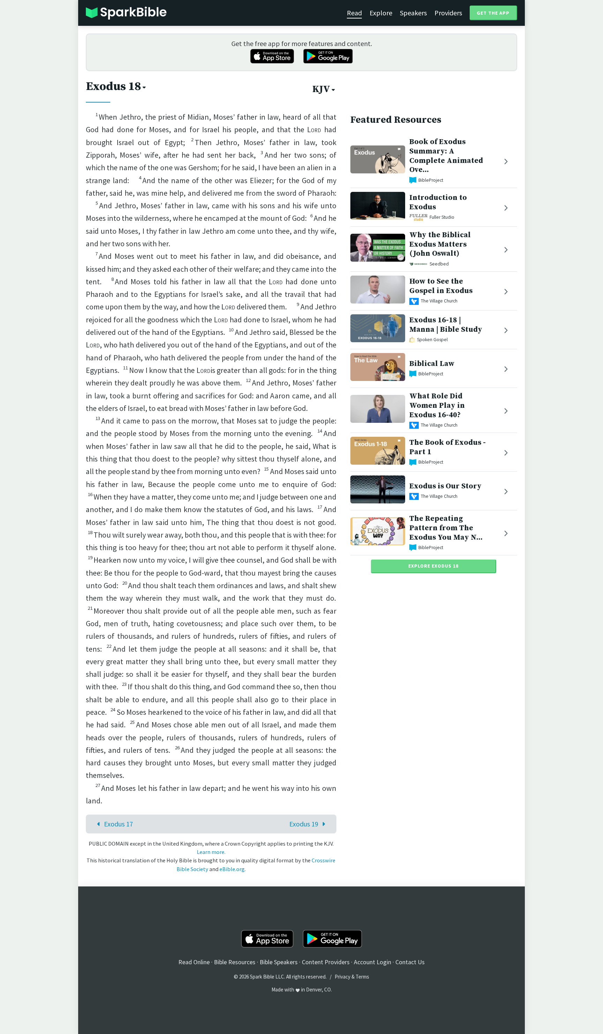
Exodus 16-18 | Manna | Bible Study (445, 324)
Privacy (342, 976)
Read (354, 12)
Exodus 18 (113, 86)
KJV (321, 89)
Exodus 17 (118, 823)
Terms (362, 976)
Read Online (194, 962)
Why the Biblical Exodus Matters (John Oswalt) (440, 244)
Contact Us (410, 962)
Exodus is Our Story (445, 486)
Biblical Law (431, 363)
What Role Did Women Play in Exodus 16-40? (437, 405)
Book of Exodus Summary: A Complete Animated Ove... (446, 155)
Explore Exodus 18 (433, 566)
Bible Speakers (279, 962)
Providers (448, 12)
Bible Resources (234, 962)
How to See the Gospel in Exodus (440, 286)
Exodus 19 (303, 823)
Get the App (493, 13)
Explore (381, 12)
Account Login (372, 962)
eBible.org (232, 869)
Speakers (413, 12)
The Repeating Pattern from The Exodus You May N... (446, 528)
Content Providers (326, 962)
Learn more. (211, 851)
